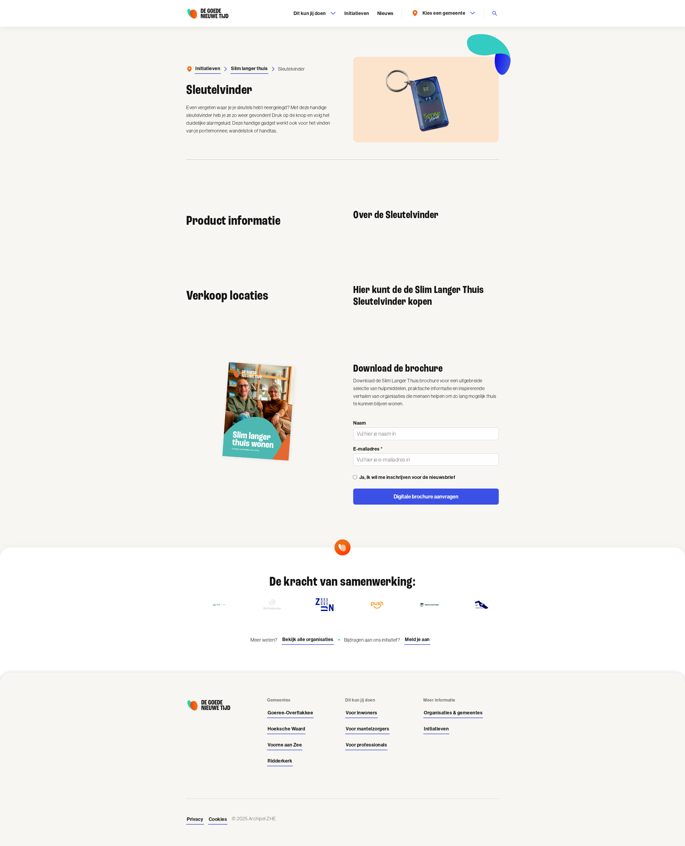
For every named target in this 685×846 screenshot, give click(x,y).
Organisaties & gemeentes (453, 713)
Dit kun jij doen (310, 13)
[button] (314, 13)
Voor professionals (366, 745)
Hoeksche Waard (286, 729)
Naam (359, 423)
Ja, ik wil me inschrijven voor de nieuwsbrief (407, 477)
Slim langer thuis (249, 68)
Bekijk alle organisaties (307, 639)
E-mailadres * (368, 449)
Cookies (218, 819)
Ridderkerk (280, 761)
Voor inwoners (361, 713)
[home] (207, 13)
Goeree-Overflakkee (290, 713)
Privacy (195, 819)
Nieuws (385, 13)
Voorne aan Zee (285, 745)
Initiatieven (356, 13)
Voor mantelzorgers (367, 729)
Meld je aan (417, 639)
